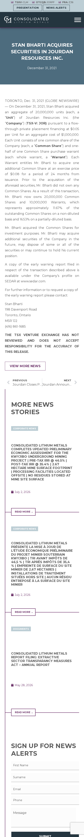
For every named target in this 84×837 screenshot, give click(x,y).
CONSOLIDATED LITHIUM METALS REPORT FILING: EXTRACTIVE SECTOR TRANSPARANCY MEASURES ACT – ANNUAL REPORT (41, 659)
